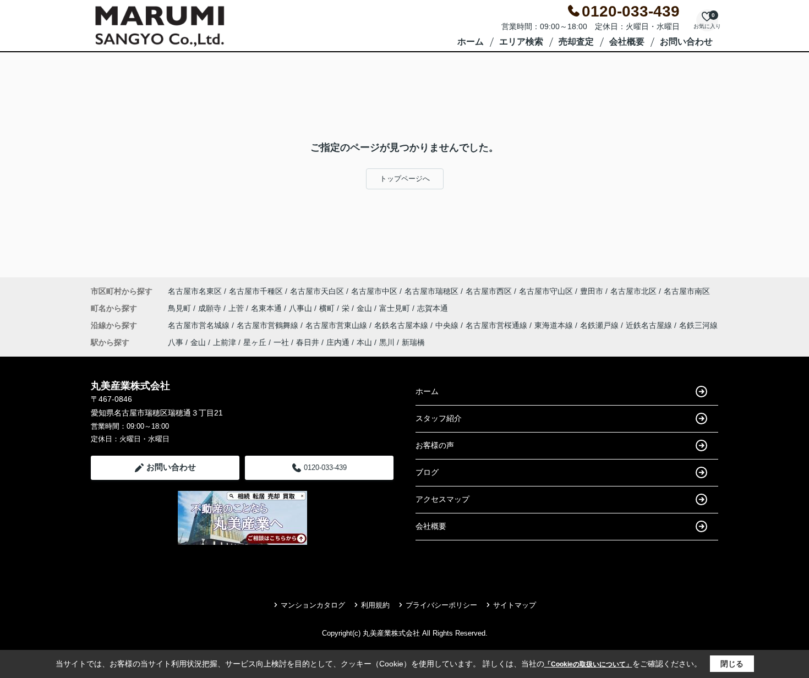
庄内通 (337, 342)
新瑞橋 (413, 342)
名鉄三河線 (698, 325)
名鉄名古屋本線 (402, 325)
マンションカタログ (313, 605)
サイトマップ (514, 605)
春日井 (307, 342)
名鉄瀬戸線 (600, 325)
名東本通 (267, 308)
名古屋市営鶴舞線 (268, 325)
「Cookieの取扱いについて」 (588, 664)
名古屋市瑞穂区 (431, 291)
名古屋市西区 (489, 291)
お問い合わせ (686, 41)
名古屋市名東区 (195, 291)
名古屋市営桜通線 (497, 325)
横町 (328, 308)
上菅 (237, 308)
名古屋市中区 (374, 291)
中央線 (448, 325)
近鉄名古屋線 (650, 325)
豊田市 (591, 291)
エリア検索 (521, 41)
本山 (364, 342)
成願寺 (210, 308)
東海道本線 (554, 325)
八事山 (301, 308)
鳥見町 (180, 308)
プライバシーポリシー (441, 605)
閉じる (732, 663)
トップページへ (405, 178)
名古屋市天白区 (317, 291)
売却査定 (576, 41)
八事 (175, 342)
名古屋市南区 (687, 291)
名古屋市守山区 (546, 291)
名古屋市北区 (633, 291)
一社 (281, 342)
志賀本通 (432, 308)
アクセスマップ (442, 499)
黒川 (387, 342)
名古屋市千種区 (256, 291)
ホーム (470, 41)
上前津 (224, 342)
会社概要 (626, 41)
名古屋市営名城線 (200, 325)
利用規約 (375, 605)
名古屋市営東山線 (337, 325)
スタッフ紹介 (439, 418)
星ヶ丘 (254, 342)
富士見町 (395, 308)
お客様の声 (435, 445)
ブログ (427, 472)
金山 (365, 308)
